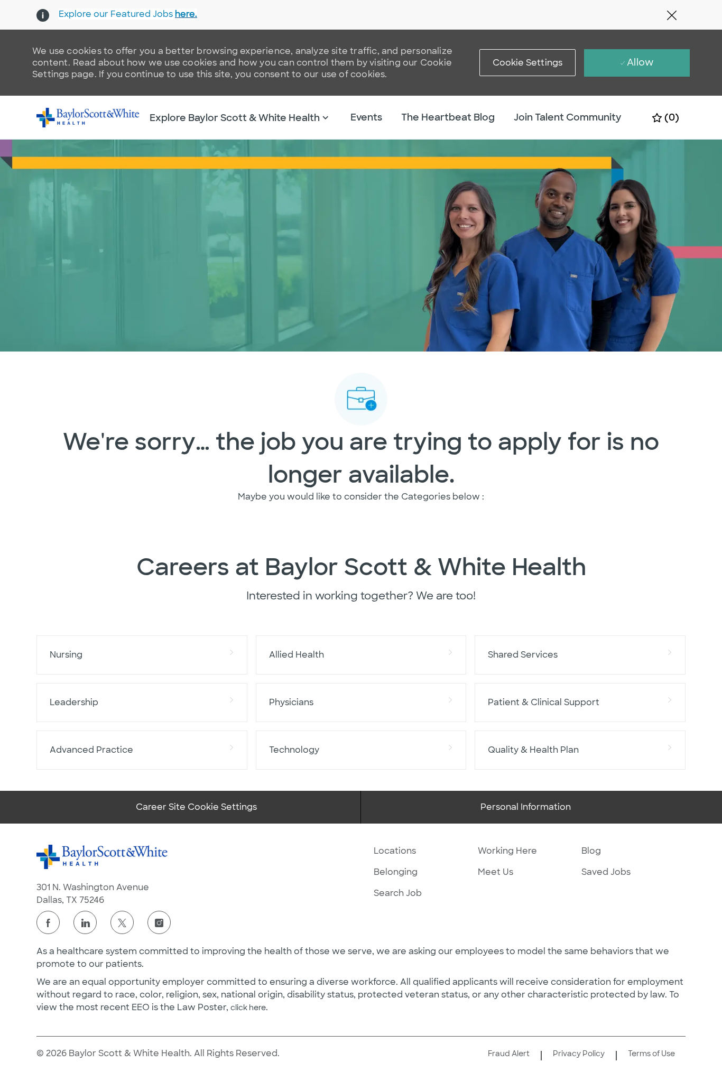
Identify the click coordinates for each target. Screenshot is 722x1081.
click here (248, 1007)
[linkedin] (85, 922)
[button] (527, 62)
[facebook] (48, 922)
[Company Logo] (88, 117)
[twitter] (122, 922)
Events (366, 117)
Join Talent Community (568, 117)
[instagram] (159, 922)
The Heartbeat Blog (448, 117)
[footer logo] (102, 857)
